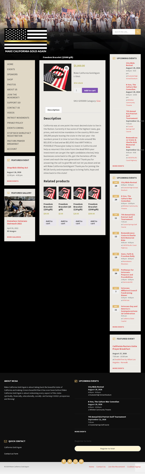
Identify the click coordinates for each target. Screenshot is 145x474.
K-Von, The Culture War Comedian (131, 87)
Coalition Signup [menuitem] (134, 466)
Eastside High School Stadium (100, 395)
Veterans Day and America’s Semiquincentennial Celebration (129, 310)
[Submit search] (138, 32)
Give (98, 100)
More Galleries (14, 237)
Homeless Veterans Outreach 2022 (17, 222)
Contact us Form (11, 453)
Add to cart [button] (49, 222)
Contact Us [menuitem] (101, 466)
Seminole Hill (127, 282)
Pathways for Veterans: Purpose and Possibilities (127, 273)
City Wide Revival (130, 64)
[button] (66, 68)
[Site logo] (25, 52)
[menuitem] (19, 64)
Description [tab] (53, 109)
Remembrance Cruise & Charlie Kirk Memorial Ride (131, 142)
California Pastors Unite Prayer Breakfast (125, 347)
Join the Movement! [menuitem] (116, 466)
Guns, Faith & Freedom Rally (128, 255)
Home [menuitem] (91, 466)
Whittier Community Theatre (130, 102)
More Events (12, 181)
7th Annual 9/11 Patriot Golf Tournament (132, 115)
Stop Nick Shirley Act (17, 167)
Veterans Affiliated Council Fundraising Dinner (129, 291)
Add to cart (90, 90)
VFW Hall (126, 300)
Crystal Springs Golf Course (130, 129)
